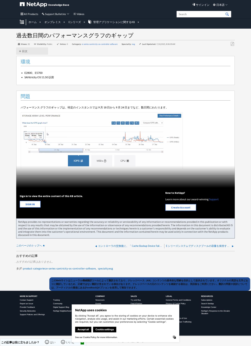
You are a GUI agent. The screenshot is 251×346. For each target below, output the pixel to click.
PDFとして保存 (232, 44)
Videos (80, 14)
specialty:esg (105, 268)
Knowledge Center (208, 307)
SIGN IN (30, 204)
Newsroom (99, 300)
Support (214, 199)
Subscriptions (206, 300)
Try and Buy (136, 300)
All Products (31, 14)
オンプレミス (52, 22)
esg (133, 44)
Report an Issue (26, 304)
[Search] (227, 14)
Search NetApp (207, 304)
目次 (24, 51)
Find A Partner (136, 304)
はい (53, 342)
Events (98, 304)
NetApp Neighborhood (62, 311)
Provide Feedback (27, 307)
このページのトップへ (29, 245)
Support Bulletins (55, 14)
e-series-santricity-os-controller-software (99, 44)
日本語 (220, 4)
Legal (169, 296)
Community (57, 304)
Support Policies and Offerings (32, 314)
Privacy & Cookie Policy (176, 304)
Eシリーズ (74, 22)
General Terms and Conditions (178, 300)
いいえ (70, 342)
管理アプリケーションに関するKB (114, 22)
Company (100, 296)
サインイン (203, 4)
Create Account (180, 207)
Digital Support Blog (61, 307)
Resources (207, 296)
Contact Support (26, 300)
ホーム (33, 22)
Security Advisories (28, 311)
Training (56, 300)
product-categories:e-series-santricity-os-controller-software (59, 268)
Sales (134, 296)
